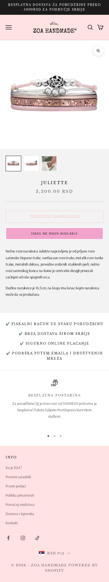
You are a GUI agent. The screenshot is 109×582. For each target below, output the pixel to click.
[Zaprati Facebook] (8, 538)
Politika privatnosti (20, 495)
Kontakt (12, 522)
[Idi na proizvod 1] (13, 163)
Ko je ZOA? (14, 467)
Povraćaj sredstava (20, 504)
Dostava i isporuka (20, 513)
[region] (54, 402)
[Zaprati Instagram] (23, 538)
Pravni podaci (16, 486)
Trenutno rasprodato (55, 216)
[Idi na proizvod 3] (49, 163)
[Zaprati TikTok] (37, 538)
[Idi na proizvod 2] (31, 163)
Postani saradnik (18, 476)
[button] (54, 233)
